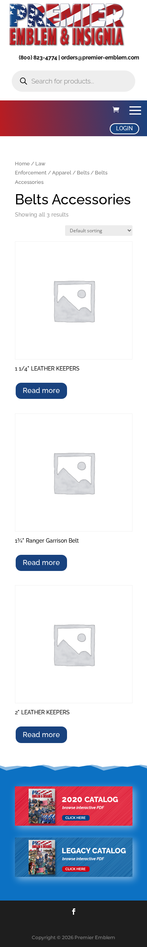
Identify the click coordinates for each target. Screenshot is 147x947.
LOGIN (124, 128)
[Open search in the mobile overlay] (73, 81)
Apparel (61, 173)
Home (22, 164)
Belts (83, 173)
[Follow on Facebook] (73, 911)
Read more (41, 390)
